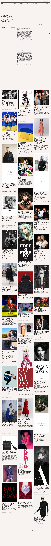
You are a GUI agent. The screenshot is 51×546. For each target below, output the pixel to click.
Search (2, 3)
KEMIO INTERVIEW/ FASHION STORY (24, 470)
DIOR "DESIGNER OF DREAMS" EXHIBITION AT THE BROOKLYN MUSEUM (25, 340)
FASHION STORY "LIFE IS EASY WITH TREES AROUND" (40, 436)
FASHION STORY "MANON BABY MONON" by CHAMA (40, 383)
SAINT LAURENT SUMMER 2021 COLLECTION (41, 519)
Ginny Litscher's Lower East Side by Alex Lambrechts (8, 102)
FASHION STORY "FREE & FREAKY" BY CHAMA (25, 263)
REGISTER (44, 1)
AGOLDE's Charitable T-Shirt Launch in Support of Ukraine (25, 145)
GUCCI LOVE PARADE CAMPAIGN (23, 178)
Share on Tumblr (13, 27)
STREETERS (32, 3)
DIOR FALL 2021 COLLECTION (24, 503)
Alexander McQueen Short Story (9, 452)
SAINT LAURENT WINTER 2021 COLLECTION (9, 424)
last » (33, 530)
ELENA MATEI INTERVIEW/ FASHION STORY (24, 389)
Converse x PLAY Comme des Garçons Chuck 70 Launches (9, 389)
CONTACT (5, 542)
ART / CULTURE (16, 3)
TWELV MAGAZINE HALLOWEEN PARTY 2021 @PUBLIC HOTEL (41, 252)
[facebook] (46, 3)
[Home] (25, 1)
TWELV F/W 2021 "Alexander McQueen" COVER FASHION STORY (9, 252)
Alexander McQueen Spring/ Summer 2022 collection (9, 288)
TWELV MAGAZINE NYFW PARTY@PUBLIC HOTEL (41, 332)
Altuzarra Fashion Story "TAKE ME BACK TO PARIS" (41, 194)
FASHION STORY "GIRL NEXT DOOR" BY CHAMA (8, 505)
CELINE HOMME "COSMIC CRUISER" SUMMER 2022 (8, 353)
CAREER (8, 542)
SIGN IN (48, 1)
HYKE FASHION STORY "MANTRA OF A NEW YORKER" (9, 185)
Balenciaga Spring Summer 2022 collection (25, 296)
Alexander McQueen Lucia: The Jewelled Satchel (25, 213)
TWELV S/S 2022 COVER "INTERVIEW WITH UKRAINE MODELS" (9, 134)
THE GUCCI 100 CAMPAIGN (40, 308)
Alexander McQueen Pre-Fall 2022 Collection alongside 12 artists (40, 141)
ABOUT (2, 542)
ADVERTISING (11, 542)
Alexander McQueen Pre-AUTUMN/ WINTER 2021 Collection (24, 421)
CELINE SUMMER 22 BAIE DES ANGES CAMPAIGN (9, 219)
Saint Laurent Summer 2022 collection (41, 290)
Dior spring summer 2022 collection (8, 320)
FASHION (11, 3)
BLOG (36, 3)
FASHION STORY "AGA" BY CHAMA (41, 486)
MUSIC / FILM (22, 3)
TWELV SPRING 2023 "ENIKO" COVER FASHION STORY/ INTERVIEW (25, 112)
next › (31, 530)
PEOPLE (27, 3)
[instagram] (47, 3)
